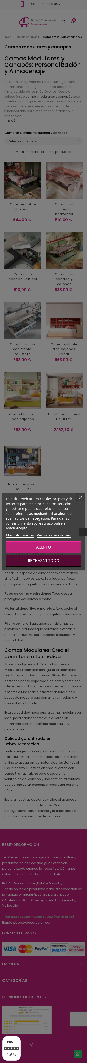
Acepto (43, 547)
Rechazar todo (43, 560)
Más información (20, 535)
